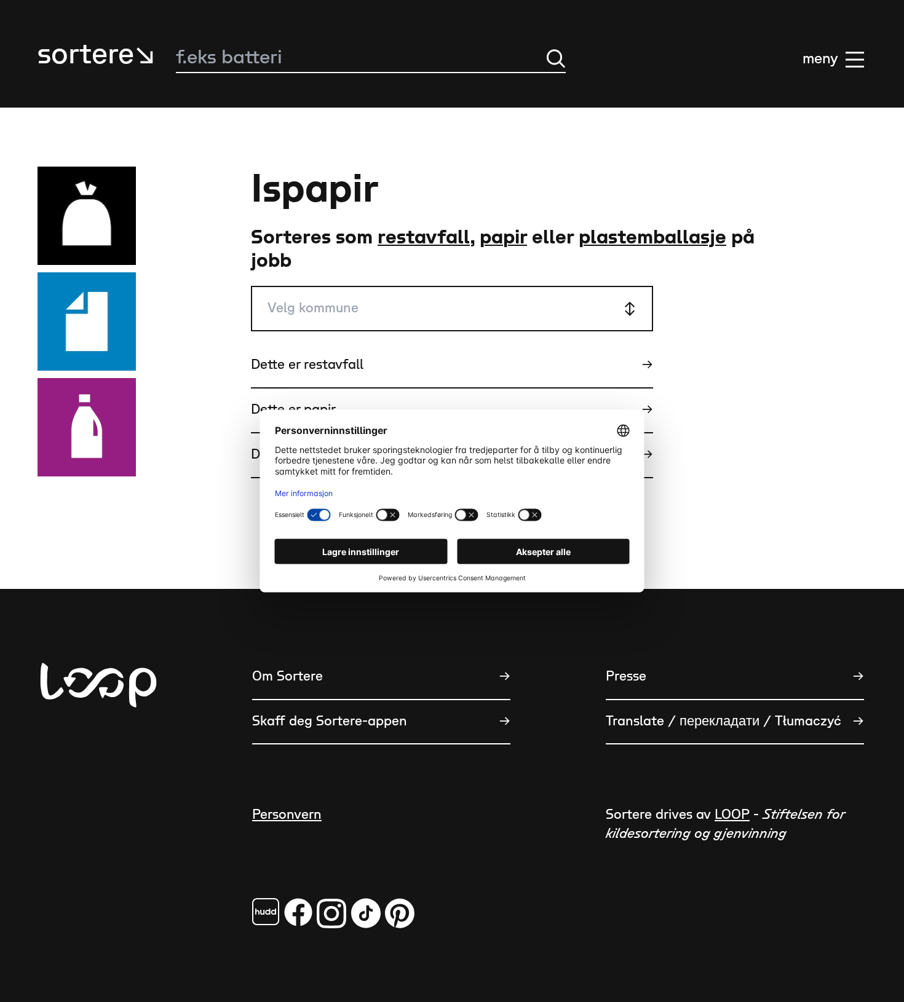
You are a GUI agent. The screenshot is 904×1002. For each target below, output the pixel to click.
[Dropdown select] (452, 309)
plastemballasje (652, 237)
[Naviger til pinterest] (399, 913)
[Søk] (556, 58)
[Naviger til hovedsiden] (98, 746)
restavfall (424, 237)
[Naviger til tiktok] (366, 913)
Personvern (287, 815)
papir (503, 237)
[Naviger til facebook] (265, 911)
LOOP (732, 815)
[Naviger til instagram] (331, 913)
